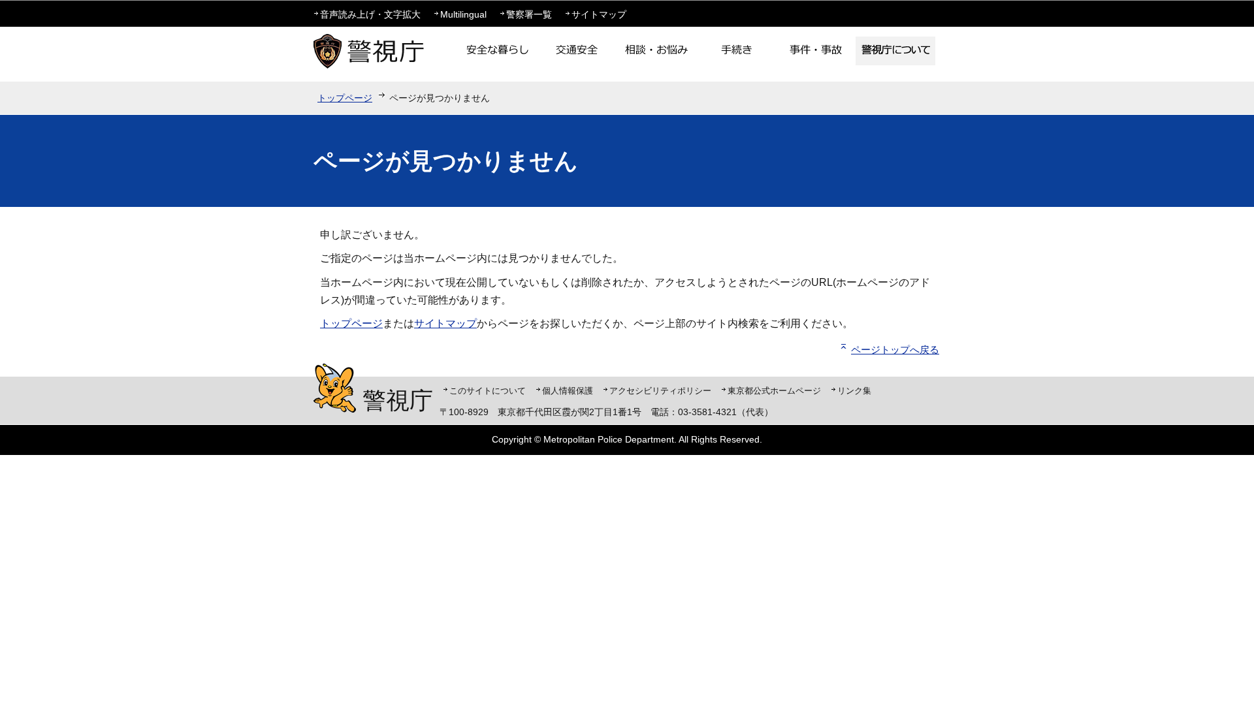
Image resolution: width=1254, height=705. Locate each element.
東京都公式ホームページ (774, 391)
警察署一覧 (529, 14)
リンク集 (854, 391)
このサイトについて (487, 391)
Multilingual (463, 14)
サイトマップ (598, 14)
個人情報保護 (567, 391)
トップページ (344, 98)
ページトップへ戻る (895, 349)
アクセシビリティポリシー (660, 391)
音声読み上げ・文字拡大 (370, 14)
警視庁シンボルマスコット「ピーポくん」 (335, 388)
